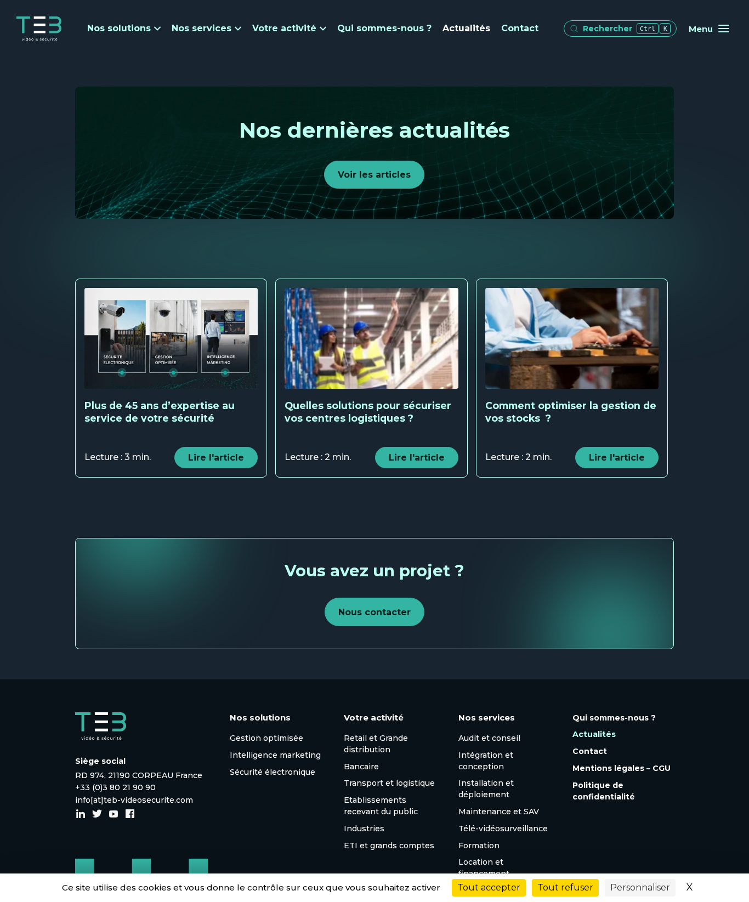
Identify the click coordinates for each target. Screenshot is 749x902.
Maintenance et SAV (498, 811)
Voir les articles (374, 174)
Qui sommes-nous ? (384, 28)
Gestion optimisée (266, 738)
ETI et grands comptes (389, 845)
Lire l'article (216, 457)
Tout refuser (565, 887)
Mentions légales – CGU (621, 768)
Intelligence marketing (275, 755)
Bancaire (361, 766)
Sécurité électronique (272, 772)
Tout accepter (488, 887)
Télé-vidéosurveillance (503, 828)
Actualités (466, 28)
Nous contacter (374, 612)
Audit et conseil (489, 738)
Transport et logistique (389, 783)
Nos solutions (119, 28)
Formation (479, 845)
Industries (364, 828)
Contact (519, 28)
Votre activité (284, 28)
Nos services (201, 28)
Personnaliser (640, 887)
